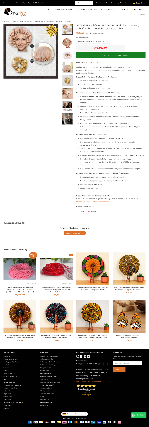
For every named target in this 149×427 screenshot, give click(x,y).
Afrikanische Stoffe (63, 9)
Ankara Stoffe (44, 371)
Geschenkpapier (82, 37)
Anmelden (99, 3)
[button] (139, 3)
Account (109, 3)
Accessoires (106, 9)
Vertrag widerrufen (9, 382)
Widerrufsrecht (8, 373)
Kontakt (6, 365)
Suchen (6, 408)
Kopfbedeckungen (86, 9)
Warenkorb (124, 3)
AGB (4, 379)
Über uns (6, 356)
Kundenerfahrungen (10, 359)
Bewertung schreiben (75, 233)
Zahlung (6, 371)
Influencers (7, 405)
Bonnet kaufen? (45, 373)
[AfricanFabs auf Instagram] (77, 357)
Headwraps (44, 379)
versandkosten (99, 33)
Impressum (7, 394)
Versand (6, 368)
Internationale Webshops (12, 385)
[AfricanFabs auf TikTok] (81, 357)
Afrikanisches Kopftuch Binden (50, 382)
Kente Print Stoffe (46, 388)
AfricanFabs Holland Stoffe (49, 356)
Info (142, 14)
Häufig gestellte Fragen (11, 362)
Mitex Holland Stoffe (47, 394)
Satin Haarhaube (46, 402)
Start (47, 9)
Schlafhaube (44, 399)
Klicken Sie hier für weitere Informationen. (93, 202)
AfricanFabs (82, 418)
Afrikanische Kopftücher (48, 376)
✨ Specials (137, 9)
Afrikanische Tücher (47, 359)
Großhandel (7, 396)
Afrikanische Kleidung (47, 365)
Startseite (6, 21)
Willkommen (8, 3)
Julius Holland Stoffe (47, 385)
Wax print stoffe (45, 368)
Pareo (42, 396)
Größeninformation (10, 376)
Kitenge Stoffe (45, 391)
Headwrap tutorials (10, 388)
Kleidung (122, 9)
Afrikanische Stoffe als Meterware (51, 362)
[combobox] (84, 3)
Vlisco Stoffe (44, 405)
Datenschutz (7, 391)
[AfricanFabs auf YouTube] (88, 357)
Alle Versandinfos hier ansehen (88, 382)
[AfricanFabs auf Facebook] (84, 357)
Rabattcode (7, 399)
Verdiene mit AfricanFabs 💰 (13, 402)
